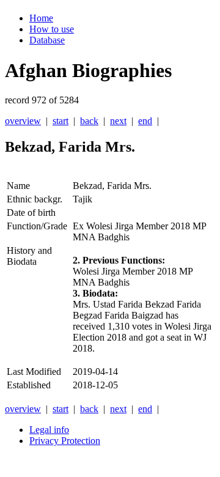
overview (23, 121)
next (118, 121)
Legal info (49, 429)
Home (41, 18)
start (60, 121)
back (89, 121)
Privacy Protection (64, 440)
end (145, 121)
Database (47, 40)
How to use (51, 29)
